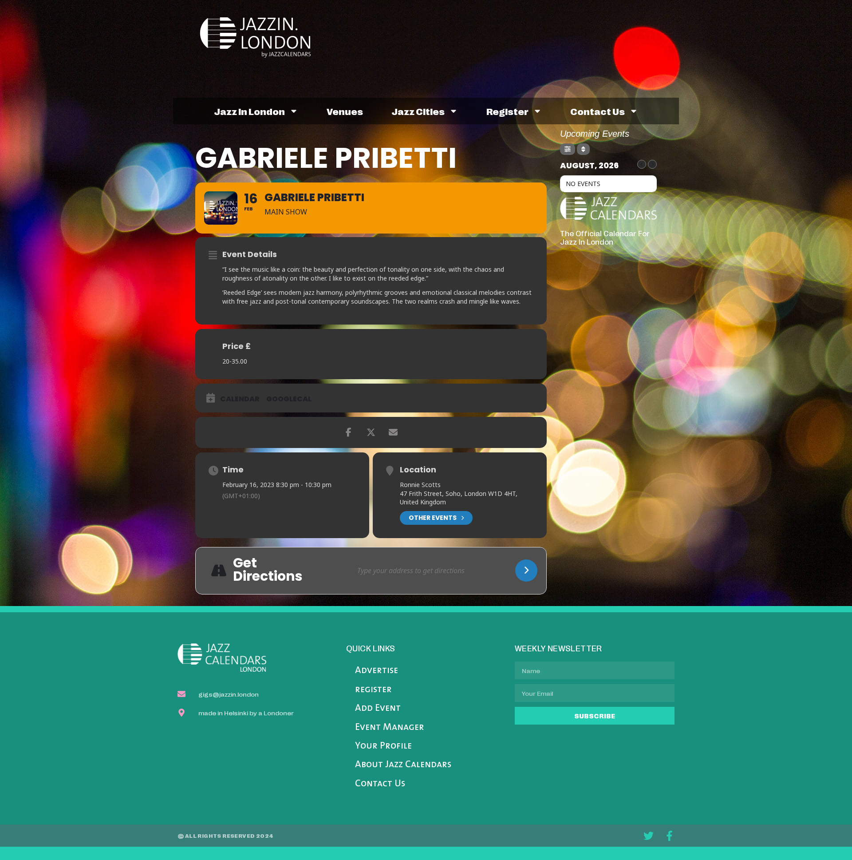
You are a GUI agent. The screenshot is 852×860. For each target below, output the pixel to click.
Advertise (376, 671)
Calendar (240, 399)
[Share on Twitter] (371, 432)
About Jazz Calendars (403, 765)
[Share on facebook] (349, 432)
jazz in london (249, 111)
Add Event (378, 708)
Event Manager (389, 727)
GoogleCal (289, 399)
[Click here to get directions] (526, 570)
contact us (597, 111)
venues (345, 111)
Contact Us (380, 784)
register (507, 111)
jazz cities (418, 111)
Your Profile (383, 746)
